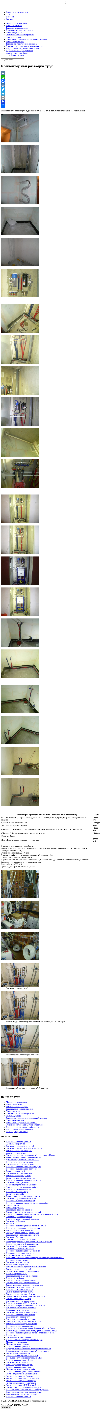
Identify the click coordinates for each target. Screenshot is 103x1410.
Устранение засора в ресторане (19, 1151)
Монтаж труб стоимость (16, 1342)
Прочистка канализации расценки (20, 1314)
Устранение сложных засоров (18, 1337)
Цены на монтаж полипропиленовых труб (24, 1340)
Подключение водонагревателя (19, 51)
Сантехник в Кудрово (15, 1221)
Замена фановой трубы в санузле (20, 1292)
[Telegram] (51, 93)
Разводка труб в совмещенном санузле (22, 1235)
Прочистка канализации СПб (18, 1141)
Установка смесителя (15, 41)
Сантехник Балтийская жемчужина (21, 1246)
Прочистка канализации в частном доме (23, 1166)
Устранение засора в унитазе (18, 1176)
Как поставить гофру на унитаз (19, 1230)
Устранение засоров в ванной (18, 1269)
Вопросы (10, 1223)
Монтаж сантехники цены (17, 1344)
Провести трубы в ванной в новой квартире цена (27, 1390)
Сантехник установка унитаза (19, 1217)
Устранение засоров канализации (20, 1164)
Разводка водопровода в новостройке (22, 1276)
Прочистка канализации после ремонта (23, 1251)
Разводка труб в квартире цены (19, 30)
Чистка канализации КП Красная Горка (23, 1385)
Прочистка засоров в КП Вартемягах (22, 1303)
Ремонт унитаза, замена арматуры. (21, 1178)
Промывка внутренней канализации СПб (24, 1358)
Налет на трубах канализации (19, 1255)
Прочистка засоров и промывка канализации (25, 1305)
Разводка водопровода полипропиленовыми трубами (29, 1242)
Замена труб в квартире (16, 1153)
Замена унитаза (12, 1205)
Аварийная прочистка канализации (21, 1185)
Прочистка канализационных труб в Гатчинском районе (30, 1333)
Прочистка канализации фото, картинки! (23, 1180)
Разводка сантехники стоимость (20, 1287)
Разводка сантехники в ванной (19, 1210)
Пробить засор (12, 1335)
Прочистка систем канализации (19, 1289)
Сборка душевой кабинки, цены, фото (22, 1233)
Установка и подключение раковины (21, 44)
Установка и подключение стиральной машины (26, 39)
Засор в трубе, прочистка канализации (22, 1271)
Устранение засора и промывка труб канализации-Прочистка (32, 1155)
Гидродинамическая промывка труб (21, 1394)
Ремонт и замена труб (15, 1171)
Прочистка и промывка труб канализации (24, 1228)
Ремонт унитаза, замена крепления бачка (23, 1157)
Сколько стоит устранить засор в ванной (23, 1212)
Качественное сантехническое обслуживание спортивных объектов (35, 1258)
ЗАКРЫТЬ (6, 1408)
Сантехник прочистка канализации (21, 1198)
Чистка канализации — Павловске (21, 1383)
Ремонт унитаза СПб (15, 1194)
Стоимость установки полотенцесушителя (24, 46)
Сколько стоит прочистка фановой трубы (23, 1387)
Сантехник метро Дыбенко (17, 1182)
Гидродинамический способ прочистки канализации (28, 1349)
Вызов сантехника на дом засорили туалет (24, 1392)
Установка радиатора (15, 1207)
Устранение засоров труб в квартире (21, 1324)
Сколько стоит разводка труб (18, 1299)
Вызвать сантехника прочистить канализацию (26, 1267)
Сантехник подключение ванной (20, 1146)
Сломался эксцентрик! (15, 1144)
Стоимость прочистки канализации (21, 1239)
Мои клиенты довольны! (16, 23)
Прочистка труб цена (15, 1278)
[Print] (51, 98)
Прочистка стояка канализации (19, 1326)
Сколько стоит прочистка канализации (22, 1283)
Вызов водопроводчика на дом (19, 1365)
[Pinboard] (51, 102)
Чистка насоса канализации (18, 1353)
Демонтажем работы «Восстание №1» (22, 1160)
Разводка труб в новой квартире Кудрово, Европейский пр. (31, 1330)
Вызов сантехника (14, 26)
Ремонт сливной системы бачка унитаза (23, 1196)
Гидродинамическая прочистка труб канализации (27, 1351)
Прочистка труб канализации (18, 1189)
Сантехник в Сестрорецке (17, 1362)
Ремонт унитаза (17, 55)
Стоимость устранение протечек (20, 35)
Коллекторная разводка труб (18, 1317)
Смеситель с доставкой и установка (21, 1319)
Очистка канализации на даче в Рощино (23, 1371)
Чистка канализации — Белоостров (21, 1381)
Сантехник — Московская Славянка (21, 1312)
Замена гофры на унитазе (17, 1264)
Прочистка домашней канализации (21, 1280)
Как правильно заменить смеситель (21, 1308)
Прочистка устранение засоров (19, 1162)
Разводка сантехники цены (17, 1310)
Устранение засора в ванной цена (20, 1294)
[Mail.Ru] (51, 85)
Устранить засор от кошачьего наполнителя (24, 1285)
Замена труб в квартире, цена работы (22, 1187)
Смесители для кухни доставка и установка (24, 1321)
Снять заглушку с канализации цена (21, 1374)
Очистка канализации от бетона (20, 1360)
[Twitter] (51, 89)
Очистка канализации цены (18, 1346)
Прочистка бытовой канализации (20, 1201)
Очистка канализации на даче (19, 1367)
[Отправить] (51, 106)
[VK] (51, 73)
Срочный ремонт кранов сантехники (22, 1355)
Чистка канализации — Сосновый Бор (22, 1378)
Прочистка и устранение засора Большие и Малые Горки (30, 1328)
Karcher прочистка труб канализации (22, 1244)
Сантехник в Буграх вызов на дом (20, 1301)
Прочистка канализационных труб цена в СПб (26, 1226)
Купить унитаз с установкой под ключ (22, 1219)
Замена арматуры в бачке (17, 53)
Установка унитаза (14, 32)
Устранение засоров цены (17, 28)
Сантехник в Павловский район (20, 1248)
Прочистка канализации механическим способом (27, 1203)
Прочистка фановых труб (17, 1192)
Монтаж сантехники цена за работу (21, 1369)
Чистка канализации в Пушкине (20, 1376)
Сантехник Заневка (14, 1237)
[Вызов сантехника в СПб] (44, 8)
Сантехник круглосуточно (17, 1262)
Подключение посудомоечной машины (23, 48)
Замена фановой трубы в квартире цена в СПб (26, 1296)
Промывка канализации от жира (20, 1253)
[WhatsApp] (51, 77)
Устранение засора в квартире (19, 1173)
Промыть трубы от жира (16, 1273)
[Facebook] (51, 81)
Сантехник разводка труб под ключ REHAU (25, 1148)
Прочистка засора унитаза (17, 1260)
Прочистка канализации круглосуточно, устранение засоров (32, 1214)
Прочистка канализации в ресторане (21, 1169)
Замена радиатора (13, 37)
